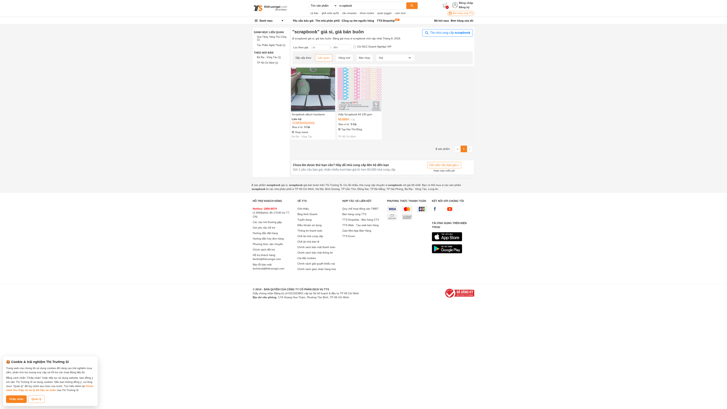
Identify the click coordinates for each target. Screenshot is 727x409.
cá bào (314, 13)
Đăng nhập (466, 2)
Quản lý (36, 398)
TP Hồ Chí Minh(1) (267, 62)
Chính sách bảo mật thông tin (315, 252)
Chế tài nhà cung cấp (310, 236)
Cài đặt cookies (306, 258)
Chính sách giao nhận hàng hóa (316, 269)
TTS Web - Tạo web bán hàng (360, 225)
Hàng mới (344, 57)
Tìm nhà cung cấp (449, 32)
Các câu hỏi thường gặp (267, 222)
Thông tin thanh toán (309, 230)
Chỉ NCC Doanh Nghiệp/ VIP (374, 46)
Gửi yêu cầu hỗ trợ (264, 227)
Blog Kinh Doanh (307, 214)
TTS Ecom (348, 236)
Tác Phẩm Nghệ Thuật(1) (271, 45)
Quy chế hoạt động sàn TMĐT (360, 208)
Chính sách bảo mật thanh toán (316, 247)
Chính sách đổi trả (264, 249)
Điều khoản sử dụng (309, 225)
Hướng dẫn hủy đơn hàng (268, 238)
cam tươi (400, 13)
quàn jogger (384, 13)
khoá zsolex (367, 13)
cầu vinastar (349, 13)
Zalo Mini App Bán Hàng (356, 230)
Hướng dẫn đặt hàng (265, 233)
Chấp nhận (16, 398)
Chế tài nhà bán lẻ (308, 241)
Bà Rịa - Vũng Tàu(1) (269, 57)
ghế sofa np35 (330, 13)
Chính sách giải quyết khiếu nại (316, 263)
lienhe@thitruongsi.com (267, 259)
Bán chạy (364, 57)
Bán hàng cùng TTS (462, 13)
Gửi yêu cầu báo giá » (444, 165)
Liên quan (324, 57)
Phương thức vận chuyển (268, 244)
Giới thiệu (303, 208)
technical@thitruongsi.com (268, 268)
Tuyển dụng (304, 219)
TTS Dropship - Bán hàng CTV (360, 219)
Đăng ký (464, 7)
